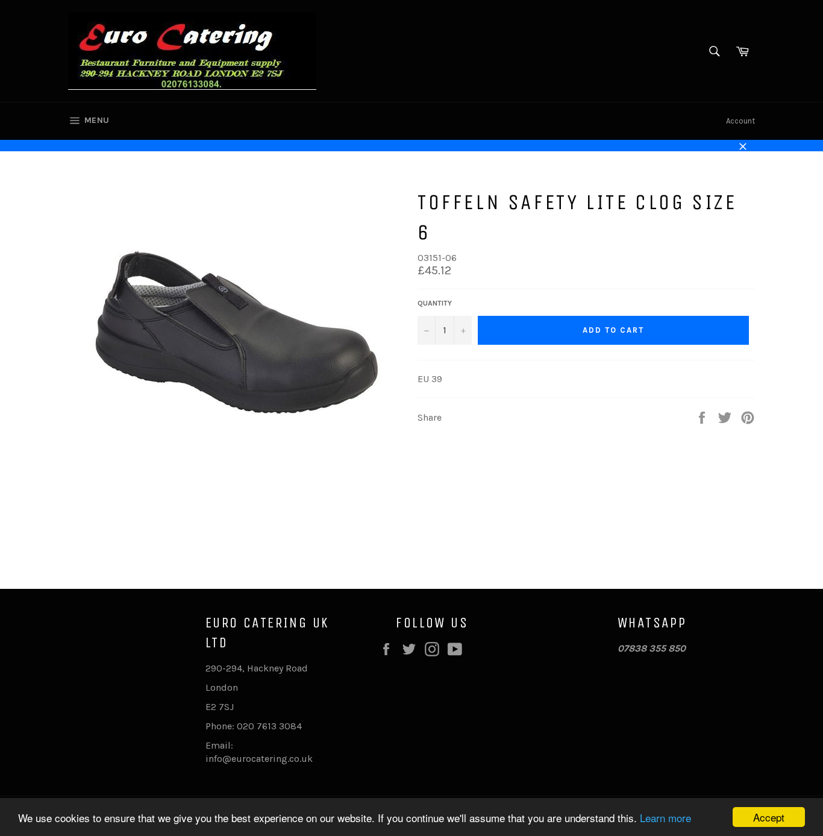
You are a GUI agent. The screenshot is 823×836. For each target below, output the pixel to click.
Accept (768, 817)
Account (740, 120)
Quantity (435, 303)
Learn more (665, 817)
